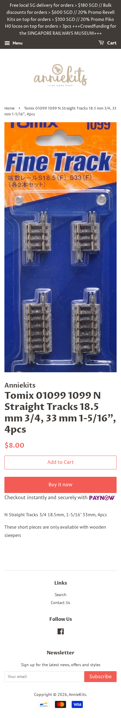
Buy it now (60, 485)
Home (9, 108)
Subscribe (100, 677)
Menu (17, 43)
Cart (111, 43)
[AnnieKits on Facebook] (60, 632)
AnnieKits (77, 694)
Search (60, 594)
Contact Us (60, 602)
